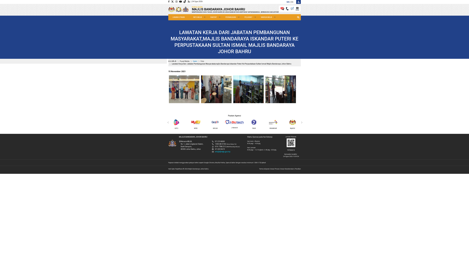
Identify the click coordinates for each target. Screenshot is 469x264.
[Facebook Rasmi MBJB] (169, 1)
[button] (184, 90)
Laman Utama (179, 17)
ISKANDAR (273, 128)
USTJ (176, 128)
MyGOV (292, 128)
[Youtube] (181, 1)
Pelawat (248, 17)
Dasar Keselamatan (287, 169)
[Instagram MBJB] (177, 1)
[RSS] (189, 1)
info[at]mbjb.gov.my (222, 152)
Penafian (298, 169)
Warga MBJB (266, 17)
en (292, 2)
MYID (195, 128)
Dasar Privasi (274, 169)
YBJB (254, 128)
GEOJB (215, 128)
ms (288, 2)
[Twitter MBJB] (173, 1)
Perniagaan (230, 17)
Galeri (195, 61)
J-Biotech (234, 128)
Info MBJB (197, 17)
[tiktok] (186, 1)
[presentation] (167, 122)
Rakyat (213, 17)
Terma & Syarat (264, 169)
